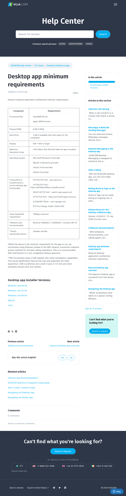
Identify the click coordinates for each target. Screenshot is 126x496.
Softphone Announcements (20, 345)
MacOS (11, 300)
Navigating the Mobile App (20, 397)
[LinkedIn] (16, 332)
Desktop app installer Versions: (99, 86)
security (62, 44)
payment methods (75, 44)
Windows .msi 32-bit (17, 290)
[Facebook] (9, 332)
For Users (39, 65)
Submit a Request (63, 451)
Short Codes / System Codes (21, 387)
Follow (75, 93)
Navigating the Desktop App (21, 392)
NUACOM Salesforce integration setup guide (28, 383)
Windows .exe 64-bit (17, 285)
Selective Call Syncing (98, 109)
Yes (62, 357)
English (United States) (37, 488)
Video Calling (94, 170)
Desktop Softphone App (58, 65)
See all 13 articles (93, 308)
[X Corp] (12, 332)
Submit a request (100, 331)
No (71, 357)
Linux (10, 305)
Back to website (17, 488)
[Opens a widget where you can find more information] (117, 492)
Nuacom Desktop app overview (64, 345)
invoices (89, 44)
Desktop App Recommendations (23, 378)
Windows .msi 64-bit (17, 295)
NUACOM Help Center (21, 65)
